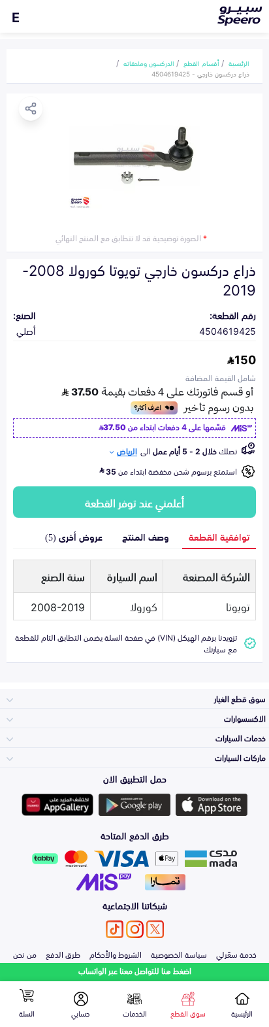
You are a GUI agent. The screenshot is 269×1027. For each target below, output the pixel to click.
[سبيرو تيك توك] (114, 929)
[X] (155, 929)
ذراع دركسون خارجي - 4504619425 (200, 73)
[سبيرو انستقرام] (135, 929)
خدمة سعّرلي (236, 954)
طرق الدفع (63, 954)
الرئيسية (239, 62)
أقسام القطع (201, 62)
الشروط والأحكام (115, 954)
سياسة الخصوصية (179, 954)
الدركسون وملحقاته (148, 62)
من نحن (25, 954)
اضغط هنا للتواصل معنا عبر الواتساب (134, 970)
